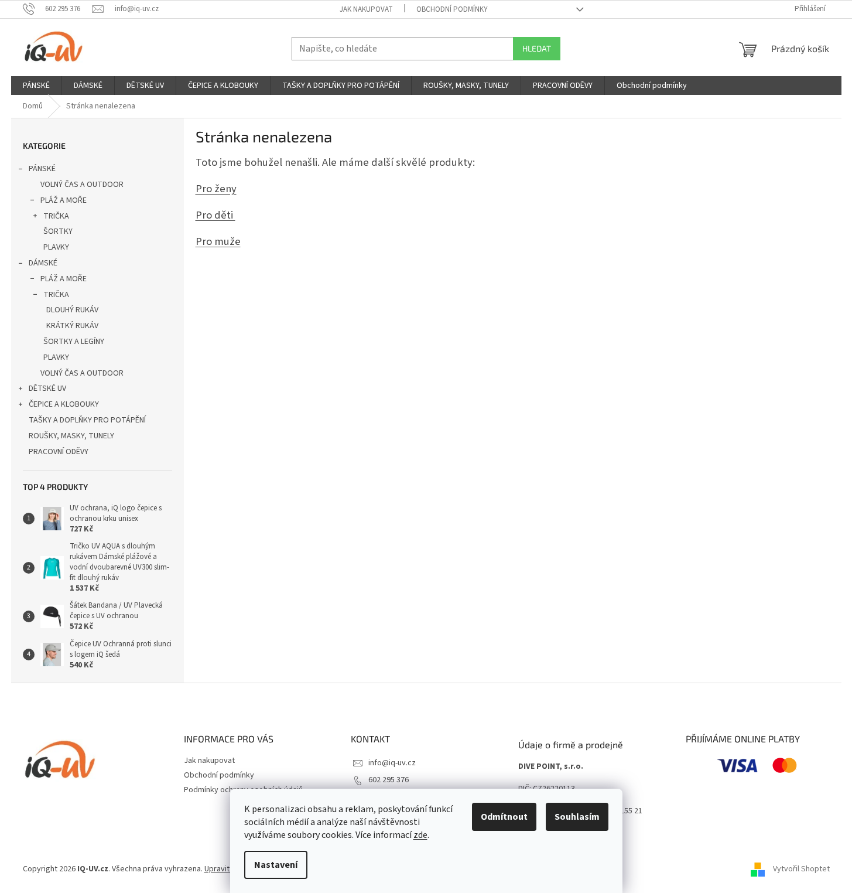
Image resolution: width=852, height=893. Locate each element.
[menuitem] (36, 85)
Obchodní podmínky (452, 9)
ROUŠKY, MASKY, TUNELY (71, 436)
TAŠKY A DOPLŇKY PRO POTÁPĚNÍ (87, 420)
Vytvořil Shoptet (801, 869)
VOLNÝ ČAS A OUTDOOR (82, 184)
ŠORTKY (58, 231)
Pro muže (218, 241)
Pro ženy (216, 188)
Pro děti (215, 215)
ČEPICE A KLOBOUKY (64, 404)
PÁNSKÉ (42, 169)
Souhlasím (577, 816)
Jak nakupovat (366, 9)
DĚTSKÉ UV (47, 388)
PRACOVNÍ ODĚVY (58, 452)
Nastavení (275, 864)
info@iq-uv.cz (392, 763)
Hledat (536, 48)
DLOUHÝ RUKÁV (72, 310)
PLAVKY (56, 247)
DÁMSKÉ (43, 263)
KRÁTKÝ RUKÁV (72, 326)
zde (420, 835)
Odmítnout (504, 816)
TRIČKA (56, 216)
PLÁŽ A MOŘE (63, 200)
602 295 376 (388, 780)
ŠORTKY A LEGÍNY (73, 341)
